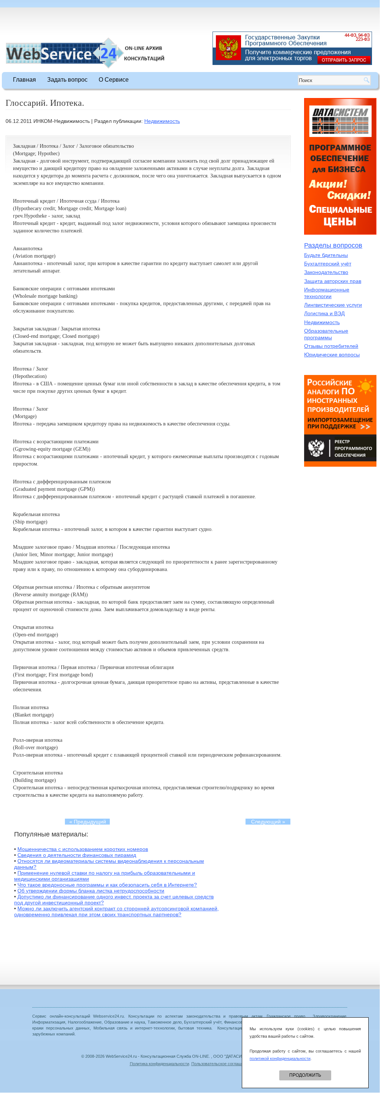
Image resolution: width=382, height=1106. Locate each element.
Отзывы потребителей (331, 346)
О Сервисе (114, 79)
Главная (24, 79)
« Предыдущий (87, 822)
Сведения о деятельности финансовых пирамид (76, 855)
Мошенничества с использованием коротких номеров (82, 849)
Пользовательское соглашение (220, 1063)
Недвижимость (162, 121)
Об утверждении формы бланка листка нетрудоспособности (90, 891)
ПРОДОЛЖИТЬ (305, 1075)
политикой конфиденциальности (280, 1058)
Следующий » (268, 822)
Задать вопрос (67, 79)
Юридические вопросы (332, 355)
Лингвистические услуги (333, 305)
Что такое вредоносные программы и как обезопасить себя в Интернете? (107, 885)
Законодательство (326, 272)
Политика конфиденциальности (159, 1063)
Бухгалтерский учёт (327, 264)
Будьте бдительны (326, 255)
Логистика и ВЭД (324, 313)
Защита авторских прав (332, 281)
